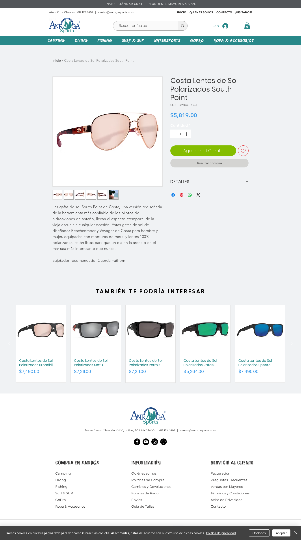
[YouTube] (146, 441)
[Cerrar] (295, 532)
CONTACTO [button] (224, 12)
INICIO (181, 12)
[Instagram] (154, 441)
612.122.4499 (85, 12)
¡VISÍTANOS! (243, 12)
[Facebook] (137, 441)
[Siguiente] (291, 343)
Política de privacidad (221, 533)
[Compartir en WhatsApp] (190, 195)
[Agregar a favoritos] (243, 150)
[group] (150, 343)
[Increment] (187, 134)
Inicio (56, 60)
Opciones (259, 533)
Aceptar (281, 533)
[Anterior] (9, 343)
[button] (247, 25)
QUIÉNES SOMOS (201, 12)
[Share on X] (198, 195)
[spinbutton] (180, 134)
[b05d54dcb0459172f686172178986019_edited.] (163, 441)
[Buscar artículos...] (182, 25)
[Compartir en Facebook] (173, 195)
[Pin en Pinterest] (181, 195)
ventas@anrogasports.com (116, 12)
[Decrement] (174, 134)
